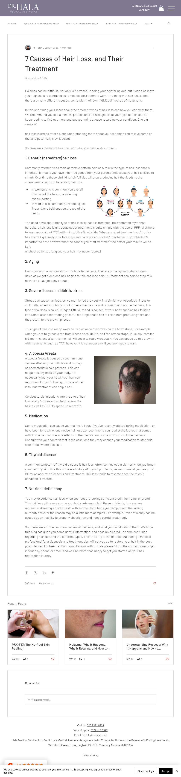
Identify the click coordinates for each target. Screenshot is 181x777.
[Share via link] (52, 572)
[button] (161, 8)
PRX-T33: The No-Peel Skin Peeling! (31, 646)
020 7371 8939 (95, 725)
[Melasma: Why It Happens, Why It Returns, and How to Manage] (90, 624)
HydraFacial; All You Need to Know (41, 23)
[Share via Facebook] (26, 572)
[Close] (177, 771)
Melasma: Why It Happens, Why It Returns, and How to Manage (88, 646)
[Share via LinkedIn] (44, 572)
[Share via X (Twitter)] (35, 572)
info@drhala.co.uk (96, 735)
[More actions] (154, 47)
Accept (166, 771)
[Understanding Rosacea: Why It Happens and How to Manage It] (147, 624)
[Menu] (171, 8)
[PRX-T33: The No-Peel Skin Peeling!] (33, 624)
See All (170, 603)
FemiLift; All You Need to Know (82, 23)
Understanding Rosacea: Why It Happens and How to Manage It (147, 646)
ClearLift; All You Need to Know (121, 23)
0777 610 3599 (99, 730)
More (146, 23)
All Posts (11, 23)
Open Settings (146, 771)
